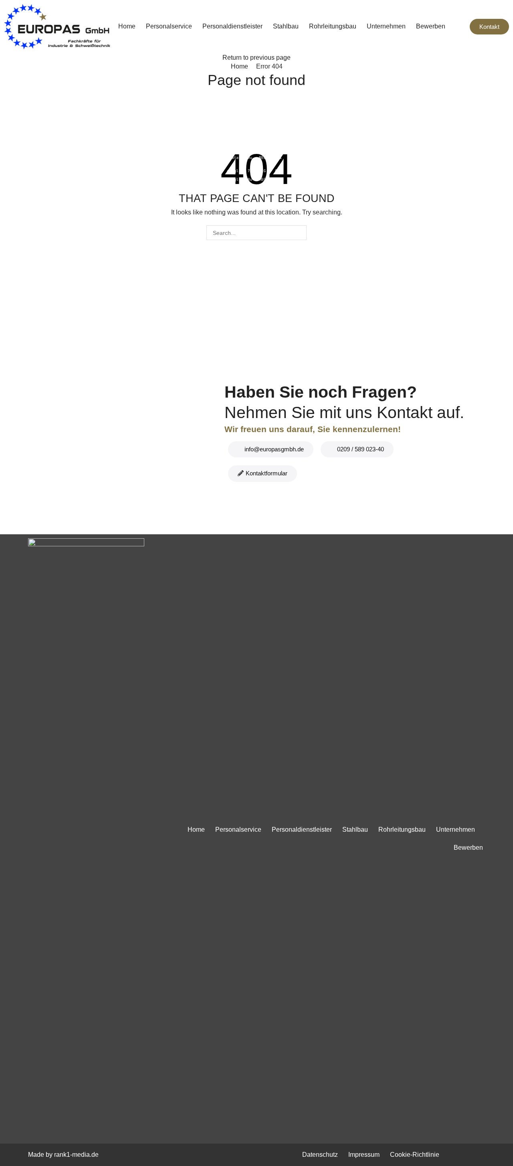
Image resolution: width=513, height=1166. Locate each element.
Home (239, 66)
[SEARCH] (299, 232)
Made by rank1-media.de (63, 1154)
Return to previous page (256, 57)
